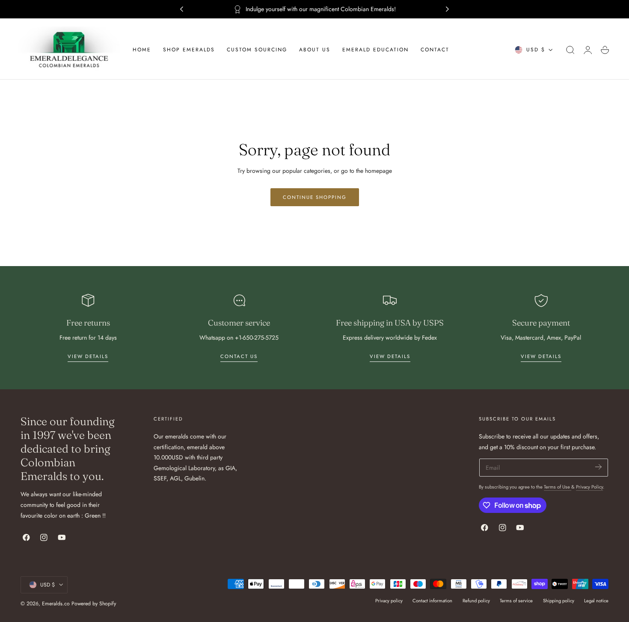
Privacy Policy (589, 486)
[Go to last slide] (181, 9)
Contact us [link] (239, 356)
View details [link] (88, 356)
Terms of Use (557, 486)
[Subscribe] (598, 467)
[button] (570, 50)
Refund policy (476, 600)
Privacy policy (389, 600)
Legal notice (596, 600)
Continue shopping (315, 197)
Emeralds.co (56, 603)
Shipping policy (558, 600)
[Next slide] (448, 9)
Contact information (432, 600)
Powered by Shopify (93, 603)
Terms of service (516, 600)
